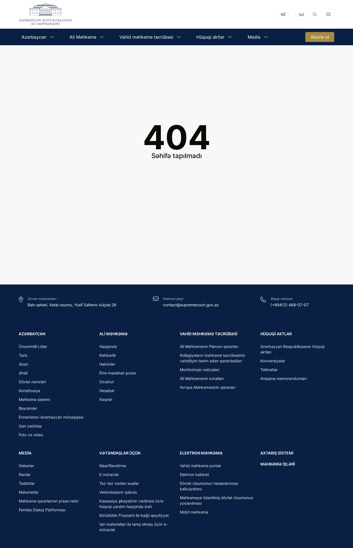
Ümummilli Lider (33, 346)
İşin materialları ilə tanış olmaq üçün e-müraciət (133, 527)
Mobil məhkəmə (194, 512)
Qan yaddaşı (30, 426)
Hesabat (106, 390)
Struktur (106, 381)
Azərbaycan (32, 333)
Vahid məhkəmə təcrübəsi (208, 333)
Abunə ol (320, 37)
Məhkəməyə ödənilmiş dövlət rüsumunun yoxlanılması (216, 500)
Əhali (23, 373)
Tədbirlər (27, 483)
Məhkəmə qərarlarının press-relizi (49, 501)
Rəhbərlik (107, 355)
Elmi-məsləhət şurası (117, 373)
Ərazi (23, 364)
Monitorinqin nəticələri (199, 369)
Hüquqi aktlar (276, 333)
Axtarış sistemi (276, 453)
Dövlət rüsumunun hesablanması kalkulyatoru (209, 486)
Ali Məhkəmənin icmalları (202, 378)
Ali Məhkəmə (113, 333)
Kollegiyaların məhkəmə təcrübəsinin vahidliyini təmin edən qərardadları (212, 358)
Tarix (23, 355)
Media (25, 453)
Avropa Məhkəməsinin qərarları (207, 387)
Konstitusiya (29, 390)
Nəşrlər (105, 399)
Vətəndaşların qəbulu (118, 492)
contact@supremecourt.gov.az (191, 304)
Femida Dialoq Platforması (42, 509)
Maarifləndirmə (112, 465)
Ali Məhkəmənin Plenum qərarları (209, 346)
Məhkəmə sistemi (34, 399)
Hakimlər (107, 364)
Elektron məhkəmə (201, 453)
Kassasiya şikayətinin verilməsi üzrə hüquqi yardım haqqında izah (131, 504)
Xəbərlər (26, 465)
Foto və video (31, 434)
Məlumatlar (29, 492)
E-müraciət (109, 474)
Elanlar (25, 474)
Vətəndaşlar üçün (119, 453)
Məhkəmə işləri (277, 464)
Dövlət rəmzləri (32, 381)
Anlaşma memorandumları (283, 378)
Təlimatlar (269, 369)
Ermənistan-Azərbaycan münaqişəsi (51, 417)
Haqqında (108, 346)
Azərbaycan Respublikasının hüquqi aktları (292, 349)
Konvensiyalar (272, 360)
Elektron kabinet (194, 474)
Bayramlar (28, 408)
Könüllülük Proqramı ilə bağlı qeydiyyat (134, 515)
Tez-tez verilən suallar (119, 483)
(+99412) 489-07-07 (290, 304)
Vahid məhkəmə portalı (200, 465)
